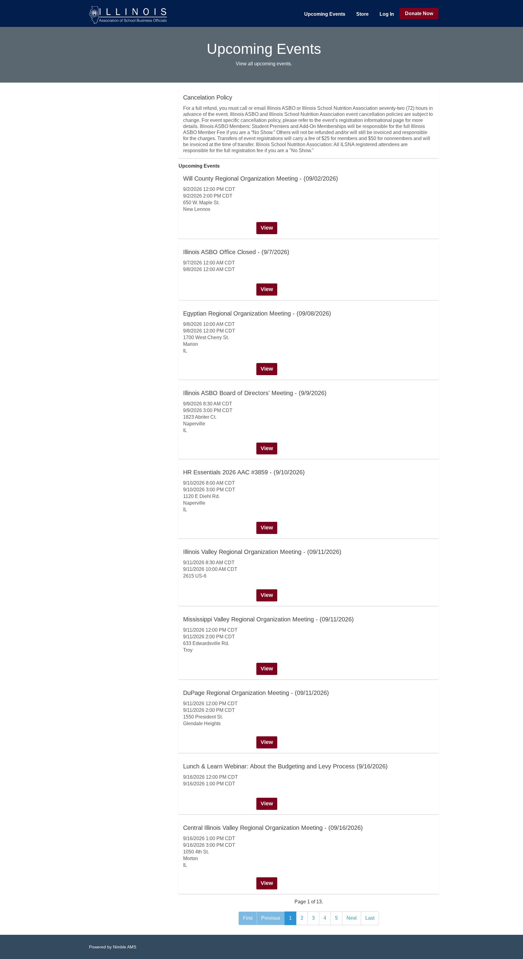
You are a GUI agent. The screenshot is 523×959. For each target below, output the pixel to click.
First (247, 918)
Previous (270, 918)
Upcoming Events (324, 14)
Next (352, 918)
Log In (387, 14)
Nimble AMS (124, 946)
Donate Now (419, 13)
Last (369, 918)
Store (362, 14)
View (267, 228)
